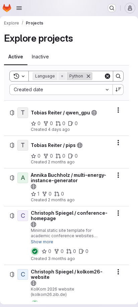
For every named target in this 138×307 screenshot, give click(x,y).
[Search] (118, 76)
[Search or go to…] (112, 8)
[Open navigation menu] (19, 8)
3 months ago (61, 258)
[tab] (15, 56)
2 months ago (61, 161)
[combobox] (61, 89)
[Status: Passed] (35, 251)
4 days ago (59, 129)
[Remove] (88, 76)
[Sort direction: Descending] (118, 89)
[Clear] (108, 76)
